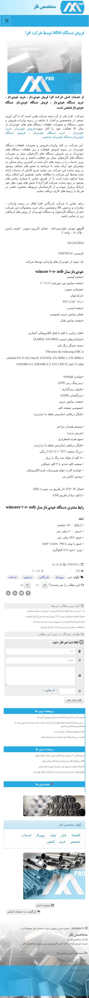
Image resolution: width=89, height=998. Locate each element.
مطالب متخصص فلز (78, 970)
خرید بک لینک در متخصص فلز (73, 965)
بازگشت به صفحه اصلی (22, 911)
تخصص (75, 841)
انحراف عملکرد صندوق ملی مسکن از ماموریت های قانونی (60, 767)
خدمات (12, 577)
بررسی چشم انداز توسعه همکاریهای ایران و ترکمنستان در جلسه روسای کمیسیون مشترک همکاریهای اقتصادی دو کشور (48, 725)
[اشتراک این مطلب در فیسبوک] (28, 592)
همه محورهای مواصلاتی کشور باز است (68, 732)
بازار (64, 835)
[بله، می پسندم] (45, 585)
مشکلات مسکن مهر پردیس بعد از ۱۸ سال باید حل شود (62, 627)
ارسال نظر (73, 700)
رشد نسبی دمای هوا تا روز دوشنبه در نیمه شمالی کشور (62, 737)
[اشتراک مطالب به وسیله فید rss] (15, 592)
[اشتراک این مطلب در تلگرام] (8, 592)
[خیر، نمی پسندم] (27, 585)
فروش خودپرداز (24, 128)
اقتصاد (75, 835)
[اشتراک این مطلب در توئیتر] (21, 592)
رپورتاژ (60, 577)
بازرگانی (44, 577)
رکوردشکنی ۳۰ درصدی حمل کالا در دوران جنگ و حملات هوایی (59, 756)
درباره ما (83, 960)
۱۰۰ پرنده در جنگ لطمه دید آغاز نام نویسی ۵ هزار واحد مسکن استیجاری (55, 611)
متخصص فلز (45, 7)
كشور (51, 841)
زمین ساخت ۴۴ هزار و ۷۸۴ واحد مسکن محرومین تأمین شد (60, 717)
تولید (53, 835)
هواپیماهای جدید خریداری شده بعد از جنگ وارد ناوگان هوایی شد (58, 772)
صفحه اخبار (43, 905)
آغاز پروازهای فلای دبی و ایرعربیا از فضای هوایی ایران (62, 761)
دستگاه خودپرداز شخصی (57, 137)
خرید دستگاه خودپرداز (49, 132)
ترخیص (28, 577)
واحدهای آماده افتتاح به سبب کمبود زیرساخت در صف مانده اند (58, 622)
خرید (62, 841)
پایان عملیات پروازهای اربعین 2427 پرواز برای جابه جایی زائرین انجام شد (54, 617)
